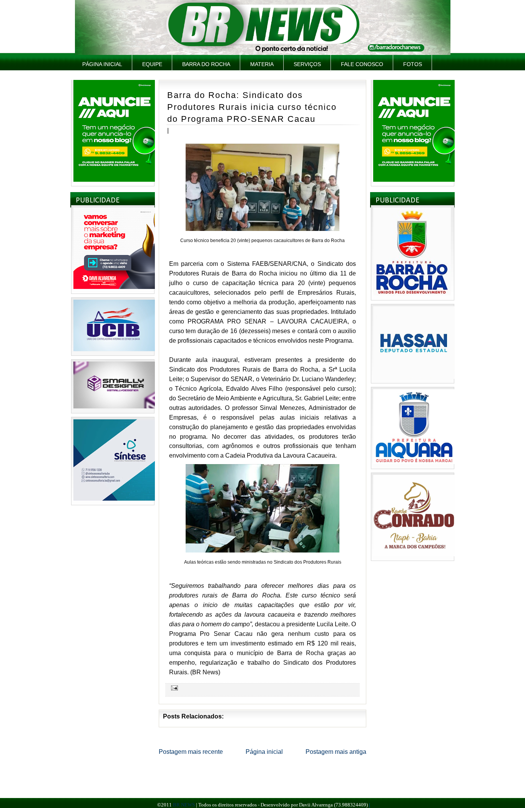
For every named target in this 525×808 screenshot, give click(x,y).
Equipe (152, 64)
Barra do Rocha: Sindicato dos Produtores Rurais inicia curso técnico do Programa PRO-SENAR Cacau (252, 106)
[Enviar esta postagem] (173, 687)
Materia (262, 64)
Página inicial (102, 64)
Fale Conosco (362, 64)
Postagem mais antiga (336, 751)
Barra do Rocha (206, 64)
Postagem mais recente (191, 751)
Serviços (307, 64)
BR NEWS (184, 805)
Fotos (412, 64)
